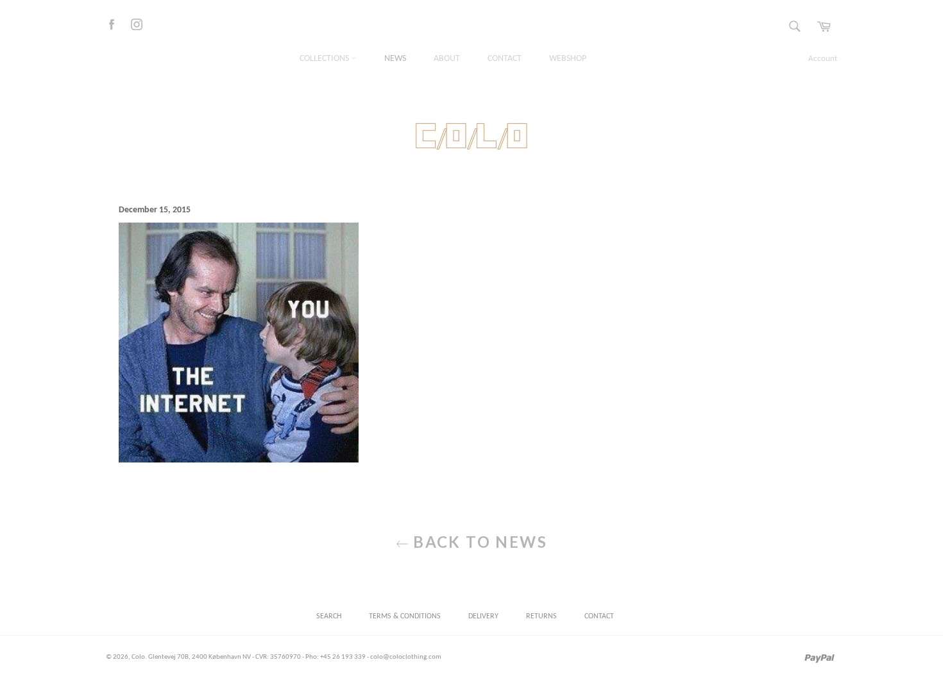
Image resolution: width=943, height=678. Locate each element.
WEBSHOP (567, 59)
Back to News (478, 541)
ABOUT (447, 59)
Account (822, 59)
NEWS (395, 59)
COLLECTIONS (325, 59)
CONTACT (505, 59)
